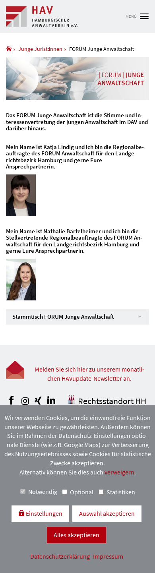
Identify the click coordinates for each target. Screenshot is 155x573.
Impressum (108, 556)
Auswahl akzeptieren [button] (107, 513)
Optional (81, 492)
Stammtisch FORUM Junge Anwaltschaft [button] (63, 316)
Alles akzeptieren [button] (76, 535)
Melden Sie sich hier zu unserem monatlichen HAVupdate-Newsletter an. (89, 373)
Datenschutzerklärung (60, 556)
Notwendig (42, 492)
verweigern (119, 472)
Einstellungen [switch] (43, 513)
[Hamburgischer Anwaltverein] (9, 48)
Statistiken (121, 492)
